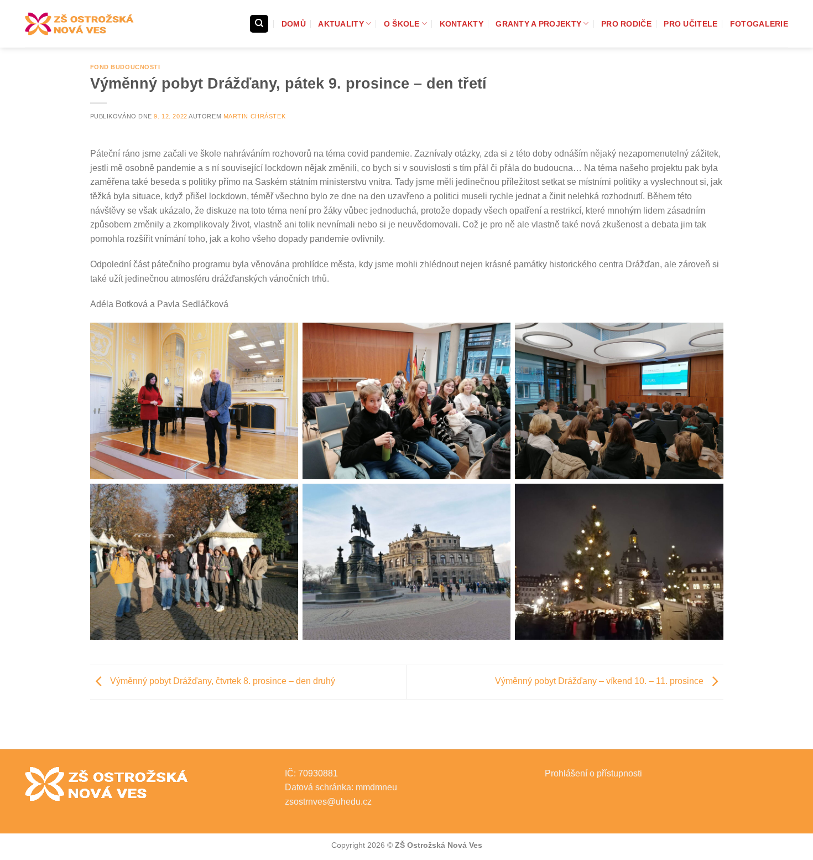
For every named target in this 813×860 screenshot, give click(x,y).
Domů (294, 23)
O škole (402, 23)
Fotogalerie (759, 23)
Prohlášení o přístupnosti (593, 773)
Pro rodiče (626, 23)
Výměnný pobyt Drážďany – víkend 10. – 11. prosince (600, 681)
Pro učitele (690, 23)
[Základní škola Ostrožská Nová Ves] (80, 23)
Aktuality (341, 23)
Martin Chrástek (254, 116)
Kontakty (461, 23)
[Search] (259, 24)
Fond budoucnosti (125, 67)
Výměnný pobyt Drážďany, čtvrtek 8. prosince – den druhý (221, 681)
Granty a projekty (538, 23)
